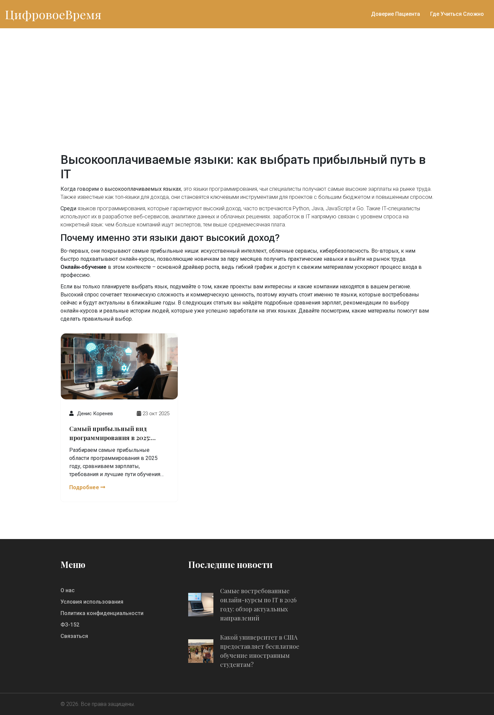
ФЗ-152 (69, 624)
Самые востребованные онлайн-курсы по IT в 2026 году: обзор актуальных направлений (258, 604)
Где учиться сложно (457, 14)
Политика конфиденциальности (101, 613)
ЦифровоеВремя (53, 14)
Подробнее (84, 487)
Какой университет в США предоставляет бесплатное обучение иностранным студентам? (259, 651)
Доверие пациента (395, 14)
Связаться (74, 636)
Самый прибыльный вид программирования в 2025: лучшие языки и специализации (110, 434)
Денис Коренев (95, 413)
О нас (67, 590)
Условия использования (91, 602)
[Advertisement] (247, 79)
